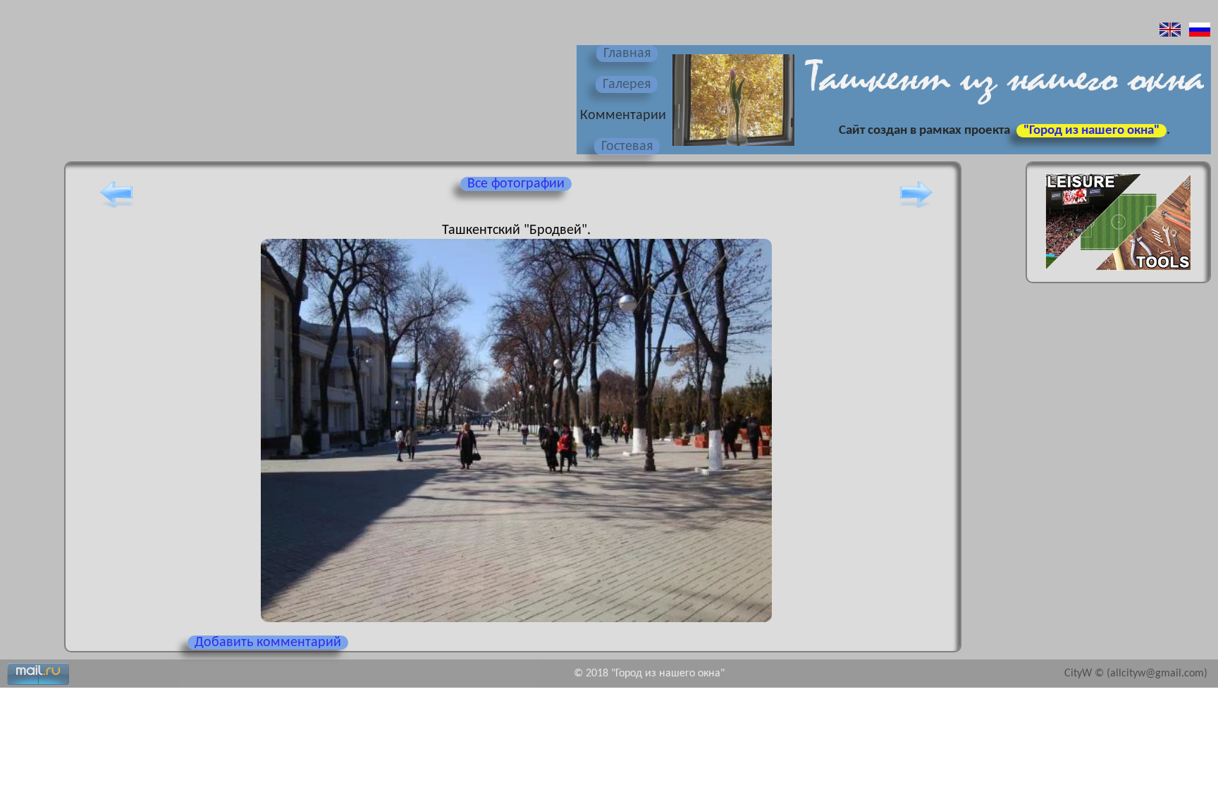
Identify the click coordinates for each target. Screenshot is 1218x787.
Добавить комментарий (268, 643)
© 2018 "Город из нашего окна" (649, 673)
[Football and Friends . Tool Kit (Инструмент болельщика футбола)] (1118, 274)
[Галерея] (731, 147)
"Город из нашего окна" (1091, 130)
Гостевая (627, 147)
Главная (627, 54)
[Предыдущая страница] (116, 207)
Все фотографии (516, 184)
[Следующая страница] (916, 207)
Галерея (627, 85)
